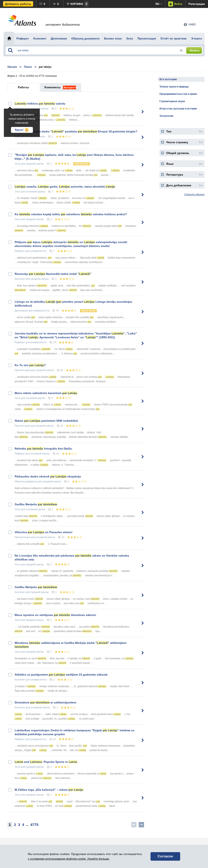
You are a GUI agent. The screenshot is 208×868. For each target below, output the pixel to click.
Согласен (165, 856)
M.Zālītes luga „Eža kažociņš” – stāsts (49, 789)
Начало (12, 66)
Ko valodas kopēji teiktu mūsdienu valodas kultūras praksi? (71, 214)
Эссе (17, 163)
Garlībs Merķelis (36, 504)
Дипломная (21, 310)
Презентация (22, 370)
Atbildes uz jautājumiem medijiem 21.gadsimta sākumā (61, 674)
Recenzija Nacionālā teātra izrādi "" (53, 273)
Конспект (20, 278)
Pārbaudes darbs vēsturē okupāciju (48, 476)
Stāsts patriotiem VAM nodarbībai (46, 420)
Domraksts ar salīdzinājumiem (45, 702)
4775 (34, 825)
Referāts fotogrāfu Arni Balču (43, 448)
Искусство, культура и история (178, 108)
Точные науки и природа (174, 86)
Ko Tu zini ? (30, 365)
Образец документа (26, 481)
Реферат (20, 251)
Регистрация (196, 3)
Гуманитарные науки (172, 101)
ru (157, 3)
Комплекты (52, 87)
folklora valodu (40, 103)
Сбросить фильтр (194, 194)
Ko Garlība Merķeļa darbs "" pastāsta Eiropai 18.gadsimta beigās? (76, 131)
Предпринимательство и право (178, 94)
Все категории (168, 79)
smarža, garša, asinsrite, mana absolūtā (65, 186)
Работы (23, 87)
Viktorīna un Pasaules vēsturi (43, 532)
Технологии (166, 116)
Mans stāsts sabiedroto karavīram (46, 393)
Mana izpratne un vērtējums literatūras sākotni (55, 615)
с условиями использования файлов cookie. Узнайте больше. (69, 858)
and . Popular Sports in (46, 761)
